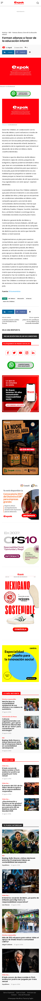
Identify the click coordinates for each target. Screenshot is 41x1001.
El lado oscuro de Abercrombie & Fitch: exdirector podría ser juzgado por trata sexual (11, 772)
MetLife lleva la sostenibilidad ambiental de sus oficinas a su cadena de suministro (12, 705)
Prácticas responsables (9, 699)
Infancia (28, 298)
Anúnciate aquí (31, 992)
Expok (10, 47)
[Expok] (4, 47)
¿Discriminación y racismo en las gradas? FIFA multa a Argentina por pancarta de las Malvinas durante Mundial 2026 (12, 806)
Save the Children (9, 301)
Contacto (14, 995)
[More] (30, 52)
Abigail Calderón (7, 944)
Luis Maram (6, 905)
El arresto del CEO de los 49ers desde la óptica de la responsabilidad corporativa (12, 788)
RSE (10, 32)
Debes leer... (6, 765)
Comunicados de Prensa (9, 716)
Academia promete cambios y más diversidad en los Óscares (10, 321)
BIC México (12, 298)
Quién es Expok (20, 992)
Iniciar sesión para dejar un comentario (20, 336)
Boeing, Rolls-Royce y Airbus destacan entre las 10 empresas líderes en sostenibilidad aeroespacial (12, 744)
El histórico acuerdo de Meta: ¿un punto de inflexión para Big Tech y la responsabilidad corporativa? (20, 900)
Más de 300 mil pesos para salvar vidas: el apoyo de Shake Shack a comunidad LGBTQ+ (20, 939)
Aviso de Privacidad (24, 995)
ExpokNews (5, 865)
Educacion (5, 124)
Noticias (4, 32)
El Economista (14, 291)
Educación (20, 298)
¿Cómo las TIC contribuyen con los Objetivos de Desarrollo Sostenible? (30, 321)
